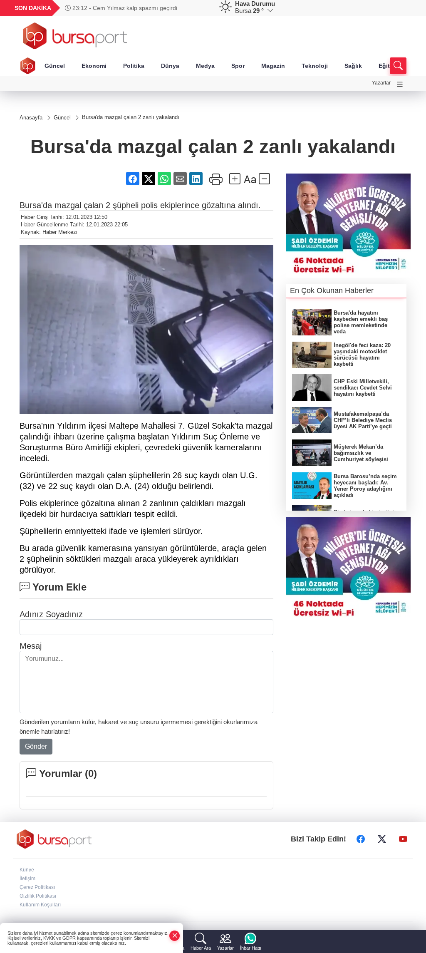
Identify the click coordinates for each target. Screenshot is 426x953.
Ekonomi (94, 65)
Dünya (170, 65)
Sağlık (353, 65)
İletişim (27, 878)
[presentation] (202, 8)
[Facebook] (360, 839)
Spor (238, 65)
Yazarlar (381, 83)
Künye (27, 870)
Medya (205, 65)
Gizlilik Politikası (38, 896)
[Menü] (399, 84)
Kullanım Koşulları (40, 905)
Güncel (55, 65)
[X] (382, 839)
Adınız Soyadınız (51, 614)
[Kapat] (175, 935)
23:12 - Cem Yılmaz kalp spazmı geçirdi (124, 8)
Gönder (36, 746)
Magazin (273, 65)
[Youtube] (403, 839)
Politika (133, 65)
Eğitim (387, 65)
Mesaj (31, 645)
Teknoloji (315, 65)
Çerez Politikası (37, 887)
